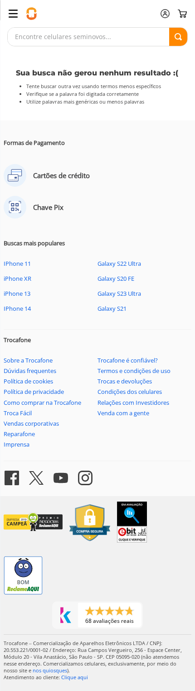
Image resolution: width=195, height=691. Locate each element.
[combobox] (97, 36)
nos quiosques (50, 670)
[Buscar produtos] (178, 37)
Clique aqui (74, 677)
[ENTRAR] (165, 13)
